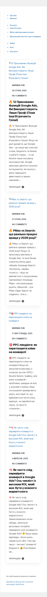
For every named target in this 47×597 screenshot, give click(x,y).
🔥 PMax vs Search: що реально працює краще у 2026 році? (23, 234)
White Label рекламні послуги (22, 32)
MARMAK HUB (18, 328)
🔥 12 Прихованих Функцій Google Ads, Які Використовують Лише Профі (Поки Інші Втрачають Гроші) (23, 111)
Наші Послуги (15, 28)
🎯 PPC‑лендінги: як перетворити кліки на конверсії (23, 348)
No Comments (19, 95)
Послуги (13, 25)
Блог (12, 47)
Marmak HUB (18, 85)
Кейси (12, 43)
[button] (24, 12)
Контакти (14, 52)
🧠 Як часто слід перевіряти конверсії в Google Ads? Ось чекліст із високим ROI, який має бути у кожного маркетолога (23, 480)
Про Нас (13, 16)
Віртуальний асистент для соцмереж (25, 36)
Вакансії (13, 18)
